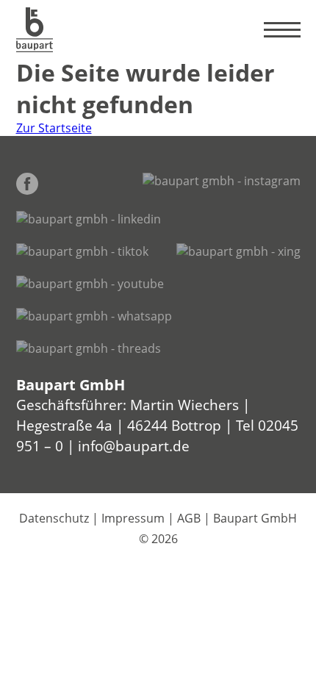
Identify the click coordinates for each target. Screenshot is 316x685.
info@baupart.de (134, 446)
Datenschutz (54, 518)
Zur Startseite (54, 128)
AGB (189, 518)
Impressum (133, 518)
